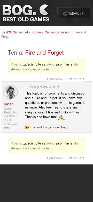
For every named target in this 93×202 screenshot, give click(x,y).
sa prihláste (64, 64)
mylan (9, 103)
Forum (36, 32)
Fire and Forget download (48, 127)
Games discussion (58, 32)
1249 (7, 128)
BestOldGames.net (15, 32)
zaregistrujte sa (34, 64)
